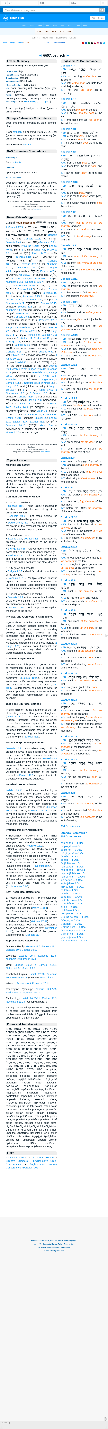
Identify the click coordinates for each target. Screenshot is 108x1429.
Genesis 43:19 (69, 335)
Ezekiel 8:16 (26, 327)
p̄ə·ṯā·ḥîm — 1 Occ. (72, 863)
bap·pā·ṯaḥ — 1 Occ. (72, 843)
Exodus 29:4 (25, 289)
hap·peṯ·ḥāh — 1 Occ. (73, 876)
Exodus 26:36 (69, 424)
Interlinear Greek (16, 1157)
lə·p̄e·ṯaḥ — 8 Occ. (71, 883)
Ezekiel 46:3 (37, 421)
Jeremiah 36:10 (32, 414)
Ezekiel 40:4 (20, 421)
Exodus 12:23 (69, 398)
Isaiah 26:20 (14, 790)
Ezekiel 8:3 (40, 418)
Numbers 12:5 (44, 278)
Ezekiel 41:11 (49, 334)
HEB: (64, 69)
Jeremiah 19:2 (39, 372)
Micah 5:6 (46, 425)
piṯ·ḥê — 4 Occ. (69, 907)
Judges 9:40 (47, 379)
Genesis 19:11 (32, 238)
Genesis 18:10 (69, 182)
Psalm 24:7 (39, 253)
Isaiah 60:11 (33, 992)
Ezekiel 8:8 (17, 355)
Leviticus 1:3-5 (47, 955)
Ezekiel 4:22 (27, 331)
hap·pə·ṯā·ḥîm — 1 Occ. (74, 873)
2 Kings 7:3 (47, 382)
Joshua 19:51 (14, 299)
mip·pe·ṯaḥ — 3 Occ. (72, 886)
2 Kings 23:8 (48, 375)
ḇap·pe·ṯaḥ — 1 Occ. (72, 937)
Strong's (12, 43)
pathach (17, 132)
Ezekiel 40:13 (22, 344)
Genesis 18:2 (68, 152)
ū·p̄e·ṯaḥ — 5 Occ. (71, 920)
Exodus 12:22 (29, 678)
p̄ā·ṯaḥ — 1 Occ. (70, 856)
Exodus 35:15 (48, 303)
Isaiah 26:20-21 (31, 998)
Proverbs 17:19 (30, 246)
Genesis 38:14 (25, 396)
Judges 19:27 (29, 949)
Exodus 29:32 (69, 517)
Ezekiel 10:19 (14, 418)
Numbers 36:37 (34, 281)
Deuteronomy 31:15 (23, 285)
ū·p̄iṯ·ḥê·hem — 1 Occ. (73, 927)
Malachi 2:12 (47, 977)
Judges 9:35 (15, 571)
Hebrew (20, 43)
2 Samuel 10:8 (38, 393)
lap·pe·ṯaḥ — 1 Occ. (72, 880)
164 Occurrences (70, 826)
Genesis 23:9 (15, 597)
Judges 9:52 (46, 351)
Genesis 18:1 (46, 242)
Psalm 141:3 (26, 775)
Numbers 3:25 (31, 296)
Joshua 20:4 (19, 369)
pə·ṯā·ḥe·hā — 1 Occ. (73, 900)
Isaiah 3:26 (35, 400)
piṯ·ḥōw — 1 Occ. (70, 910)
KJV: (63, 83)
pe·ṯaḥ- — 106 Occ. (72, 893)
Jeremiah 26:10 (15, 425)
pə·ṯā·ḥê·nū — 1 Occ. (73, 903)
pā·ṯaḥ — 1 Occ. (70, 890)
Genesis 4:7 (47, 271)
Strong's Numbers (17, 1161)
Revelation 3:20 (41, 866)
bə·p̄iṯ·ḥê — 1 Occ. (71, 849)
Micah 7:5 (42, 410)
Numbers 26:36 (14, 281)
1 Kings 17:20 (38, 389)
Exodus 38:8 (68, 792)
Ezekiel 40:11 (22, 362)
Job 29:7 (30, 968)
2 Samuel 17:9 (14, 227)
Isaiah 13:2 (26, 403)
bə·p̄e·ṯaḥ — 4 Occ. (72, 846)
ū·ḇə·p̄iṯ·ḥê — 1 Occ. (72, 933)
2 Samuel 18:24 (45, 965)
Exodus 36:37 (69, 759)
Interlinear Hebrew (43, 1157)
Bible (5, 43)
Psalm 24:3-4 (39, 908)
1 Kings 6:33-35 (16, 548)
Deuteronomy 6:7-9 (17, 886)
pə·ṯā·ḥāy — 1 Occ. (72, 896)
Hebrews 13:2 (34, 845)
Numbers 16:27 (28, 267)
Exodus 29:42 (69, 547)
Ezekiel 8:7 (23, 313)
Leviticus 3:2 (14, 716)
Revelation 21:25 (15, 1001)
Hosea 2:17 (12, 432)
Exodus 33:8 (29, 264)
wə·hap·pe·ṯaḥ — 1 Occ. (74, 940)
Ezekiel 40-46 (20, 977)
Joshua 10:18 (15, 607)
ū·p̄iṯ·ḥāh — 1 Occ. (71, 923)
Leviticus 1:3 (50, 293)
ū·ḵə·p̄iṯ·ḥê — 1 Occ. (72, 913)
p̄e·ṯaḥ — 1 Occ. (70, 859)
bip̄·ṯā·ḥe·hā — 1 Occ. (73, 853)
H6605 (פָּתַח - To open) (37, 101)
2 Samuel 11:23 (31, 382)
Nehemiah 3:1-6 (15, 968)
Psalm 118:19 (39, 810)
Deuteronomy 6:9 (18, 522)
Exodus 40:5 (24, 306)
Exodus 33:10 (69, 643)
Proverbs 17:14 (40, 983)
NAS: (64, 76)
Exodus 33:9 (68, 610)
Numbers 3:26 (14, 310)
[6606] (3, 642)
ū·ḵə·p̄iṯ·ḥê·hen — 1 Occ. (75, 917)
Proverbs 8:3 (50, 758)
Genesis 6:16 (13, 351)
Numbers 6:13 (14, 959)
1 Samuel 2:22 (33, 299)
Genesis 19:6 (13, 242)
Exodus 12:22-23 (46, 989)
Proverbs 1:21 (14, 379)
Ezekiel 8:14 (50, 414)
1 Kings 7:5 (33, 249)
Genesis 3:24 (33, 934)
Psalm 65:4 (29, 959)
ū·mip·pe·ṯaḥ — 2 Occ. (73, 930)
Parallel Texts (30, 1167)
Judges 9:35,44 (36, 369)
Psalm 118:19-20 (15, 992)
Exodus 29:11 (69, 487)
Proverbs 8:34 (23, 257)
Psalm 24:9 (21, 407)
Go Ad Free (5, 1423)
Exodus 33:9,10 (22, 278)
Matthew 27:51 (39, 921)
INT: (63, 89)
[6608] (104, 642)
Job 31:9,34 (25, 274)
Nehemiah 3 (15, 578)
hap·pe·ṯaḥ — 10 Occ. (73, 869)
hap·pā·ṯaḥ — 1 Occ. (72, 866)
